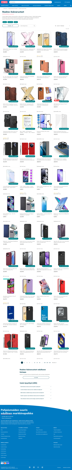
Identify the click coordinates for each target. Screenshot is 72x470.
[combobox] (30, 2)
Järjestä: (58, 25)
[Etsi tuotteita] (50, 2)
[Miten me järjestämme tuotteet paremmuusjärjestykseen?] (56, 26)
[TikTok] (29, 467)
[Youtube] (38, 467)
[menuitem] (5, 5)
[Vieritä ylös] (69, 411)
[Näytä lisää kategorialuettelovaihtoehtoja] (70, 5)
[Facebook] (42, 467)
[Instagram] (34, 467)
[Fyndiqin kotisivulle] (4, 2)
